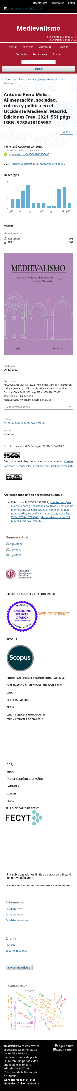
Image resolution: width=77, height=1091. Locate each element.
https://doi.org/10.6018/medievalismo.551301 (38, 163)
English (10, 945)
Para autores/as (14, 914)
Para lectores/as (14, 909)
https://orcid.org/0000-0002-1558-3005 (29, 154)
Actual (13, 47)
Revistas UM (40, 3)
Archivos (28, 47)
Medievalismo (38, 28)
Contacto (21, 54)
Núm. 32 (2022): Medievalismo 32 (46, 79)
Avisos (64, 47)
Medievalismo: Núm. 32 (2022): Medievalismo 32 (40, 519)
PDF (68, 132)
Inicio (7, 79)
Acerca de (45, 47)
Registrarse (57, 3)
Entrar (71, 3)
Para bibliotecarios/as (18, 920)
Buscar (57, 54)
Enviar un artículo (19, 967)
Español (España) (16, 950)
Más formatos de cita (18, 406)
